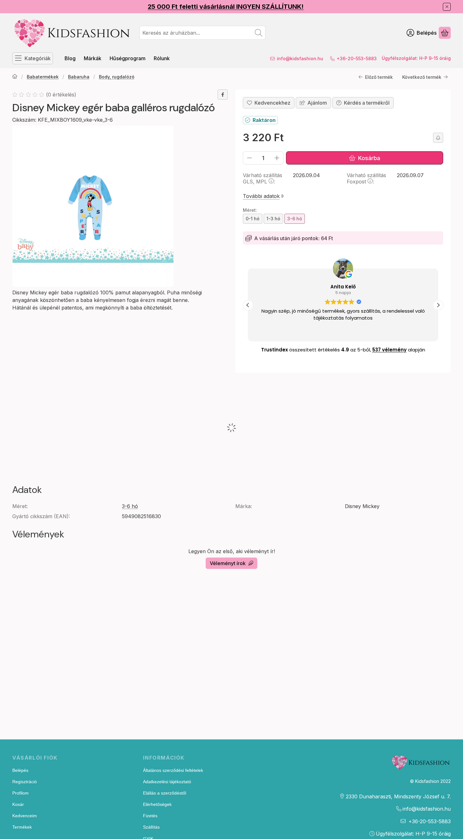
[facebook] (223, 95)
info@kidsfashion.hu (300, 58)
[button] (438, 305)
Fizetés (150, 815)
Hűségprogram (128, 58)
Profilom (20, 793)
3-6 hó (130, 506)
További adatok (261, 196)
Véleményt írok (228, 563)
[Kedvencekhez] (268, 102)
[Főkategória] (14, 77)
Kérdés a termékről (367, 103)
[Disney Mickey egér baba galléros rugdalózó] (93, 206)
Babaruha (78, 76)
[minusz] (249, 158)
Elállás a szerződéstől (164, 793)
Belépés (20, 770)
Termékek (22, 827)
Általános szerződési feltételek (173, 770)
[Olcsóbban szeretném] (438, 138)
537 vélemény (389, 349)
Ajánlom (317, 103)
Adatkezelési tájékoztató (167, 781)
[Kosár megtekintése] (445, 33)
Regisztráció (24, 781)
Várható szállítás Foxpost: (366, 178)
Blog (70, 58)
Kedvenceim (24, 815)
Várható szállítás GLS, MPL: (262, 178)
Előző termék (379, 77)
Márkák (92, 58)
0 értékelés (62, 94)
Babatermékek (43, 76)
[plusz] (277, 158)
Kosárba (369, 158)
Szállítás (151, 827)
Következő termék (421, 77)
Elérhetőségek (157, 804)
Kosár (18, 804)
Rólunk (162, 58)
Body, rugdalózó (116, 76)
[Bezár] (447, 7)
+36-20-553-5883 (357, 58)
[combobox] (203, 33)
